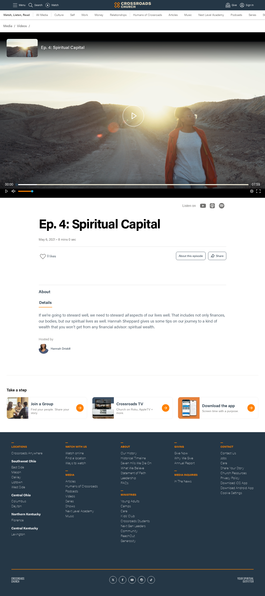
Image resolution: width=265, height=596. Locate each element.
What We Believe (132, 467)
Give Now (181, 453)
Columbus (18, 501)
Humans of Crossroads (147, 15)
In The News (183, 481)
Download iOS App (233, 482)
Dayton (16, 506)
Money (99, 15)
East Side (17, 467)
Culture (59, 15)
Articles (173, 15)
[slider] (132, 184)
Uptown (17, 482)
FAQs (124, 482)
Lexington (18, 534)
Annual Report (184, 462)
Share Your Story (232, 467)
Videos (22, 25)
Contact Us (228, 453)
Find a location (75, 458)
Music (188, 15)
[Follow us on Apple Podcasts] (213, 209)
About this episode (191, 256)
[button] (6, 191)
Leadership (128, 477)
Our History (129, 453)
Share (220, 256)
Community (129, 530)
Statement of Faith (133, 472)
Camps (126, 506)
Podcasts (236, 15)
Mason (16, 472)
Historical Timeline (133, 458)
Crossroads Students (135, 520)
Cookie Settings (231, 492)
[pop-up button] (251, 191)
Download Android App (237, 487)
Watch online (74, 453)
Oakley (16, 477)
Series (252, 15)
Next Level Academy (211, 15)
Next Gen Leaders (133, 525)
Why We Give (183, 458)
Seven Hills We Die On (136, 462)
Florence (17, 520)
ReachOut (128, 535)
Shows (70, 506)
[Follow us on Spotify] (223, 209)
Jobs (223, 458)
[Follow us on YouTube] (204, 209)
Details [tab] (45, 302)
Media (7, 25)
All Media (42, 15)
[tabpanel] (132, 334)
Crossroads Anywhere (26, 453)
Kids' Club (128, 515)
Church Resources (233, 472)
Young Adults (130, 501)
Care (124, 510)
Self (72, 15)
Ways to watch (75, 462)
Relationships (118, 15)
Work (84, 15)
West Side (18, 486)
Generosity (128, 540)
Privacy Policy (230, 477)
